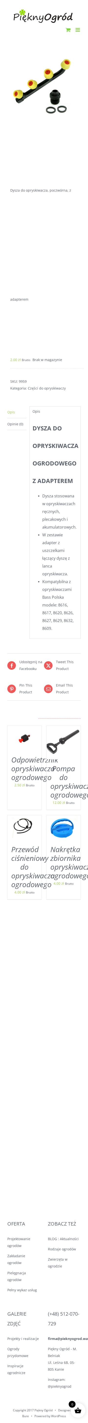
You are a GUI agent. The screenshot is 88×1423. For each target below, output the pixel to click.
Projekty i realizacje (23, 1338)
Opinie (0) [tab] (15, 424)
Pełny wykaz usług (22, 1290)
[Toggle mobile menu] (78, 29)
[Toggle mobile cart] (68, 29)
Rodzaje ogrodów (62, 1249)
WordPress (58, 1416)
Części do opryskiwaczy (47, 388)
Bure (25, 1416)
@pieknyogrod (59, 1386)
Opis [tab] (11, 412)
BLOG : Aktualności (63, 1239)
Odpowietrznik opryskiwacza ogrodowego (34, 768)
